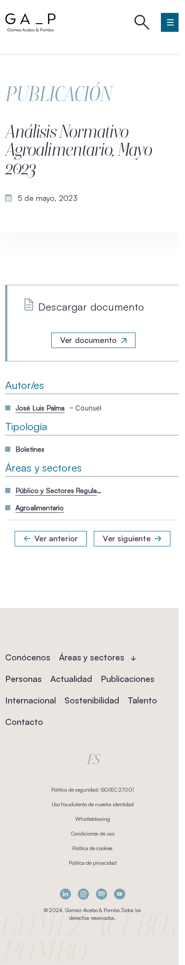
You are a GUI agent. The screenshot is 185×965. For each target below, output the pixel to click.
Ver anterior (56, 538)
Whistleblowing (92, 819)
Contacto (24, 721)
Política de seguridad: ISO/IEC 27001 (92, 789)
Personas (23, 678)
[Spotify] (101, 894)
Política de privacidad (93, 863)
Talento (142, 700)
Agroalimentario (39, 507)
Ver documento (88, 340)
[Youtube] (119, 894)
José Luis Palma (40, 408)
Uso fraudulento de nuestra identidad (93, 804)
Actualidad (71, 678)
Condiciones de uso (92, 833)
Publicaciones (127, 678)
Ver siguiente (126, 538)
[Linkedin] (65, 894)
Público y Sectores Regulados (58, 490)
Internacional (30, 700)
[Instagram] (83, 894)
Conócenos (27, 657)
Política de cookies (92, 848)
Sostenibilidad (92, 700)
